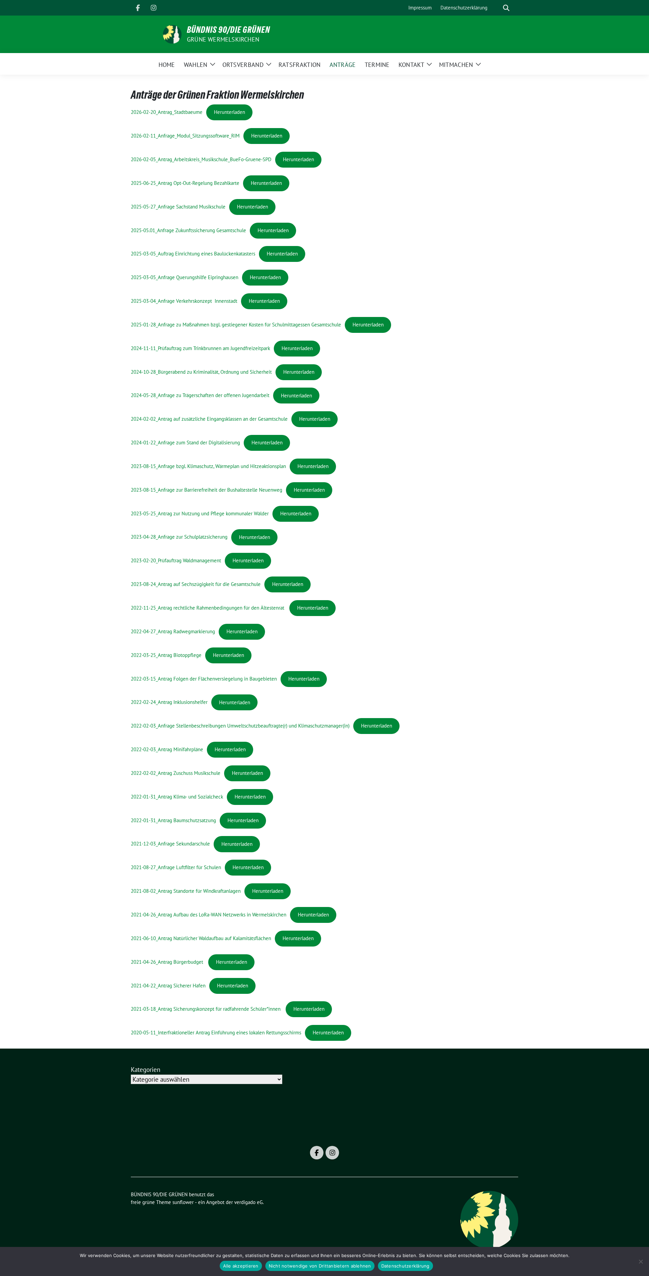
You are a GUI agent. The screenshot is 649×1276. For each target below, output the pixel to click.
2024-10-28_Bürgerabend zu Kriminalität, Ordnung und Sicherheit (201, 372)
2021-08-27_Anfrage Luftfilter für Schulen (176, 867)
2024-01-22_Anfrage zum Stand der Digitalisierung (185, 442)
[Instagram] (153, 8)
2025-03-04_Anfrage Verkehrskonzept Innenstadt (184, 301)
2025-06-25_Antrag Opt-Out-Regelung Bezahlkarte (185, 183)
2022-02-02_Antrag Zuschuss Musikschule (175, 773)
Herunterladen (229, 112)
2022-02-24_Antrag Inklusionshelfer (169, 702)
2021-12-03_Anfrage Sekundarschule (170, 844)
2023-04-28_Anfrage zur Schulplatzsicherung (179, 537)
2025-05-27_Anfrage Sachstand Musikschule (178, 206)
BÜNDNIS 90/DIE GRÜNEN (228, 30)
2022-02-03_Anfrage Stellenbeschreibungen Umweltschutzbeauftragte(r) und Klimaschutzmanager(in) (240, 725)
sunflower (183, 1202)
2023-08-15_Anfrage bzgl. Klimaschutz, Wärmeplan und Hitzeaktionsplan (208, 466)
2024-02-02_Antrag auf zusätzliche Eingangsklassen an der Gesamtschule (209, 419)
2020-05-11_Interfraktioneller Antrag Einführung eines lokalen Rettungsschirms (216, 1032)
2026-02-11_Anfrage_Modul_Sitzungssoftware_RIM (185, 135)
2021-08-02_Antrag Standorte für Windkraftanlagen (186, 891)
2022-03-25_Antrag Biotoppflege (166, 655)
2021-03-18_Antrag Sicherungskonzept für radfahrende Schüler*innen (206, 1009)
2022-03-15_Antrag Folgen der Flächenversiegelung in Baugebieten (204, 679)
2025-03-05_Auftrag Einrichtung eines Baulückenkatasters (193, 253)
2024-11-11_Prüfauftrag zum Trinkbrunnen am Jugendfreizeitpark (200, 348)
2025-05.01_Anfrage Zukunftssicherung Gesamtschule (188, 230)
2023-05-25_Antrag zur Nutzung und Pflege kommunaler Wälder (200, 513)
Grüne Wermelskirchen (223, 39)
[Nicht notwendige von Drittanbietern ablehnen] (640, 1261)
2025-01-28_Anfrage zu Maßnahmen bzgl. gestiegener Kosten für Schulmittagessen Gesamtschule (236, 324)
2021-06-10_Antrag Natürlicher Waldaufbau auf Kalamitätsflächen (201, 938)
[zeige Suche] (506, 8)
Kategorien (145, 1069)
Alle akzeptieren (241, 1266)
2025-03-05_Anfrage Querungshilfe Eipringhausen (184, 277)
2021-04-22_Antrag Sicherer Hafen (168, 985)
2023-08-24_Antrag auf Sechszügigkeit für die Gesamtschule (196, 584)
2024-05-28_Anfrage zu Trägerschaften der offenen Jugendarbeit (200, 395)
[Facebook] (138, 8)
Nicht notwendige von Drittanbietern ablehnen (320, 1266)
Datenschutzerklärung (405, 1266)
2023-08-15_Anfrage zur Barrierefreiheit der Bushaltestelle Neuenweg (206, 490)
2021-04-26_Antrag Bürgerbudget (168, 962)
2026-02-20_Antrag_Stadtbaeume (166, 112)
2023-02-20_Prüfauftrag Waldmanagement (176, 560)
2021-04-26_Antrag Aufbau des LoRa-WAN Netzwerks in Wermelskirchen (208, 914)
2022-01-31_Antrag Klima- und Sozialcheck (177, 796)
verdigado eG (248, 1202)
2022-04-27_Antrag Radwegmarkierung (173, 631)
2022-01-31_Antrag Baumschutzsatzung (173, 820)
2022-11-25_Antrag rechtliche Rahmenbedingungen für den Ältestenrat (208, 608)
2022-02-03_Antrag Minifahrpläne (167, 749)
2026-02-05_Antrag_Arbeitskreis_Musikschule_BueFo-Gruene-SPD (201, 159)
